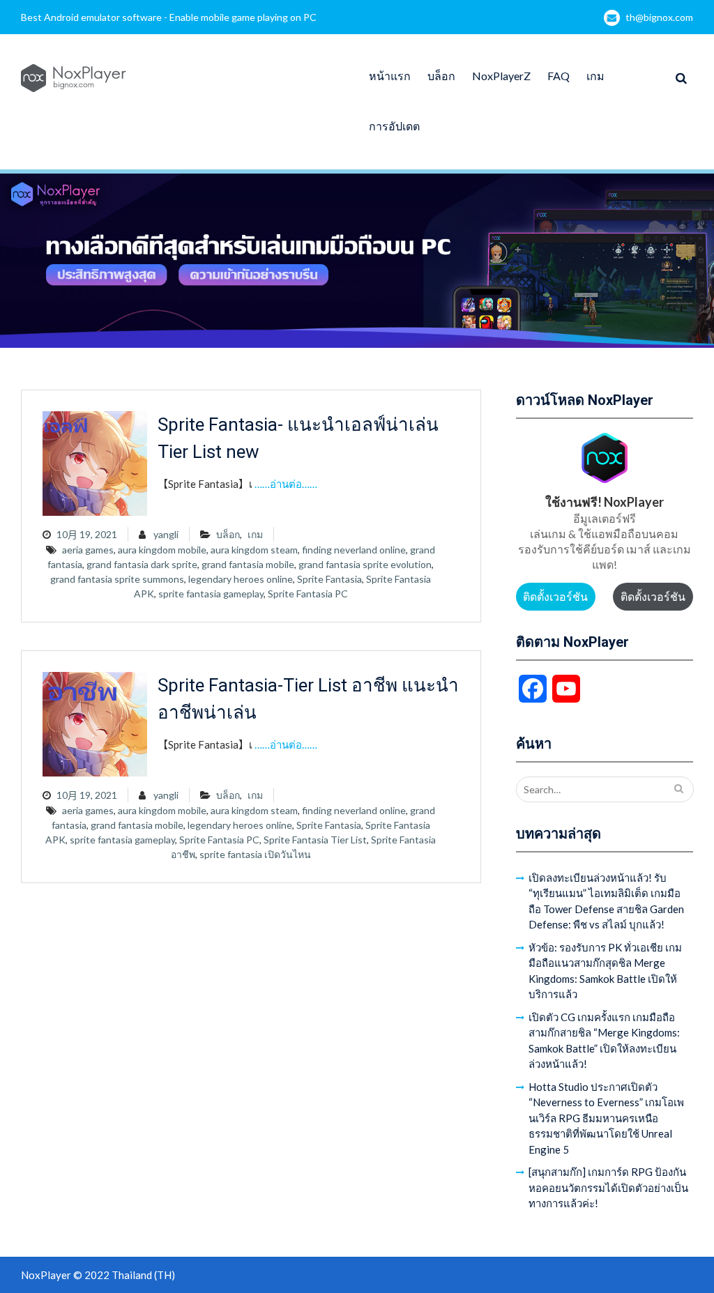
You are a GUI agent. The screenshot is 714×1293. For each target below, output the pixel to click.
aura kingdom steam (254, 550)
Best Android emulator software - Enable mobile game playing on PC (169, 17)
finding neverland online (354, 550)
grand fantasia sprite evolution (365, 564)
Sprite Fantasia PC (308, 593)
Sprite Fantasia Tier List (315, 840)
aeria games (88, 550)
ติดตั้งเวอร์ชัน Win (555, 600)
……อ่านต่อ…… (286, 483)
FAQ (558, 75)
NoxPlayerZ (501, 75)
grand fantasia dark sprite (141, 564)
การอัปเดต (394, 125)
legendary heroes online (240, 579)
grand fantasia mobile (248, 564)
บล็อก (441, 75)
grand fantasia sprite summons (117, 579)
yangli (165, 534)
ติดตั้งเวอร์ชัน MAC (653, 600)
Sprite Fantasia (329, 579)
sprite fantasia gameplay (211, 593)
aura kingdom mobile (162, 550)
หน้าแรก (390, 75)
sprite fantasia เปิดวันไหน (255, 854)
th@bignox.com (659, 17)
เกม (595, 75)
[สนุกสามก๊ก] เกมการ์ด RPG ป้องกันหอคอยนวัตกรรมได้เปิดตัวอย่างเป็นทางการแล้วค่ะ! (608, 1187)
